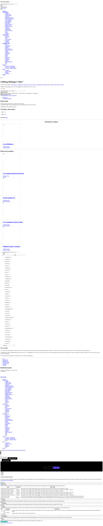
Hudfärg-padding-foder (9, 386)
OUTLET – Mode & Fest (10, 437)
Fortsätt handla (6, 460)
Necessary (4, 483)
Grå (5, 114)
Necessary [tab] (2, 482)
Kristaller (7, 422)
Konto (4, 448)
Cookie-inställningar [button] (48, 467)
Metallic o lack (8, 393)
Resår (6, 426)
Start (4, 358)
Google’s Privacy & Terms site (7, 480)
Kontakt (4, 365)
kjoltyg (59, 84)
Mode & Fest (26, 84)
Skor (6, 434)
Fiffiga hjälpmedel (8, 432)
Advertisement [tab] (3, 515)
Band (6, 414)
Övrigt (6, 425)
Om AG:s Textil (6, 363)
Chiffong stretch (8, 383)
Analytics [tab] (2, 505)
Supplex (6, 400)
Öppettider (7, 442)
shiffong (62, 84)
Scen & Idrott (44, 84)
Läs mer (4, 177)
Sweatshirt (7, 409)
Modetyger (7, 405)
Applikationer (7, 415)
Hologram (7, 384)
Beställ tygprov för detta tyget (10, 95)
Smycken (7, 428)
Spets (6, 399)
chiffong (52, 84)
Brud (6, 407)
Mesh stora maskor (8, 392)
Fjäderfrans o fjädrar (9, 420)
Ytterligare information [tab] (7, 98)
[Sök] (1, 5)
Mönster (6, 424)
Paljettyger (7, 395)
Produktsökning (3, 4)
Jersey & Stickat (8, 408)
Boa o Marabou (8, 419)
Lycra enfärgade (8, 387)
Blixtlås (6, 418)
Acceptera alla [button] (56, 467)
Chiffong (6, 117)
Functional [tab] (2, 498)
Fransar (6, 421)
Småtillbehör (7, 427)
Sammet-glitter (8, 397)
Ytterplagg (7, 411)
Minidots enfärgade (9, 394)
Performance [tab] (2, 502)
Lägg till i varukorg (4, 92)
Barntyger (7, 410)
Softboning (7, 429)
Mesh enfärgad (8, 390)
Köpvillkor (5, 364)
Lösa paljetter (7, 423)
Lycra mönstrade (8, 389)
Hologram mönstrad (9, 385)
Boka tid (4, 379)
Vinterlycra (7, 401)
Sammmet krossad (8, 398)
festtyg (56, 84)
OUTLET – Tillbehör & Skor (10, 439)
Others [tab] (1, 518)
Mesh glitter (7, 391)
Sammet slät (7, 396)
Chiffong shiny (14, 84)
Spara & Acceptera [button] (4, 521)
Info (3, 441)
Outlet (30, 84)
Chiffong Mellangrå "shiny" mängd (7, 90)
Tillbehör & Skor (6, 361)
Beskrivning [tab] (5, 97)
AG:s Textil (3, 377)
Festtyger (7, 406)
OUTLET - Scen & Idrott (36, 84)
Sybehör (6, 431)
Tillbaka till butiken (12, 458)
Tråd (6, 433)
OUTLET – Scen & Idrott (10, 438)
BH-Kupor (7, 417)
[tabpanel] (51, 491)
